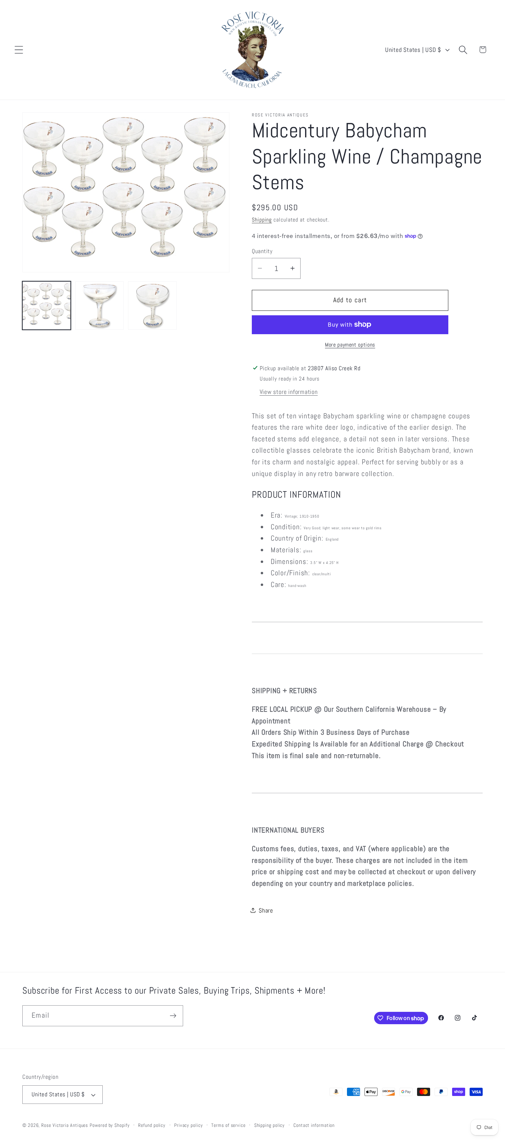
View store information (289, 391)
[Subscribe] (173, 1015)
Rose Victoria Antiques (64, 1125)
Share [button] (266, 910)
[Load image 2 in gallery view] (99, 305)
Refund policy (152, 1125)
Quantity (262, 251)
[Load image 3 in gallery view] (152, 305)
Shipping (262, 219)
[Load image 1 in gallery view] (46, 305)
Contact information (314, 1125)
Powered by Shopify (110, 1125)
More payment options (350, 344)
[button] (19, 49)
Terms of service (228, 1125)
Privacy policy (188, 1125)
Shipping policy (269, 1125)
